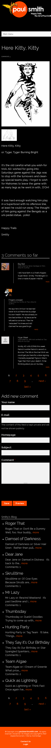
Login (25, 744)
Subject (6, 447)
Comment (8, 459)
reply (48, 282)
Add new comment (9, 243)
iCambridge (36, 736)
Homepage (8, 434)
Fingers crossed (16, 300)
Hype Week (23, 337)
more (36, 532)
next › (42, 380)
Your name (8, 402)
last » (27, 386)
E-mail (5, 414)
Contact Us (26, 741)
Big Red (21, 264)
